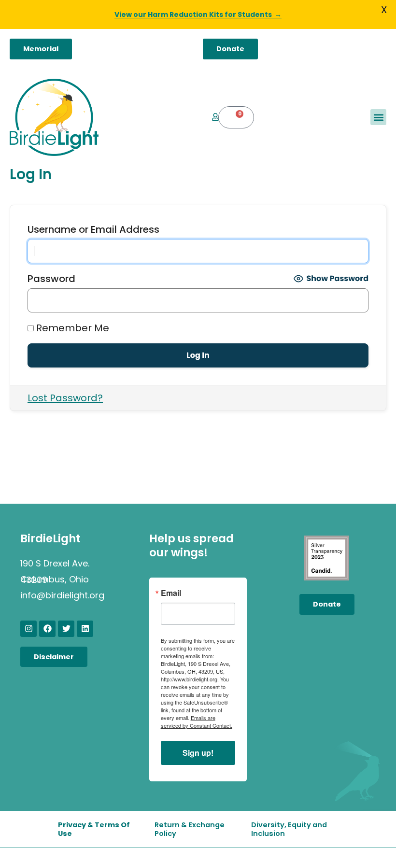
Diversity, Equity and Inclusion (289, 829)
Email (171, 593)
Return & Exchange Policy (190, 829)
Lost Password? (65, 398)
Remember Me (71, 328)
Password (51, 278)
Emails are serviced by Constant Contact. (196, 721)
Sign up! (198, 752)
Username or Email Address (93, 229)
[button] (378, 117)
